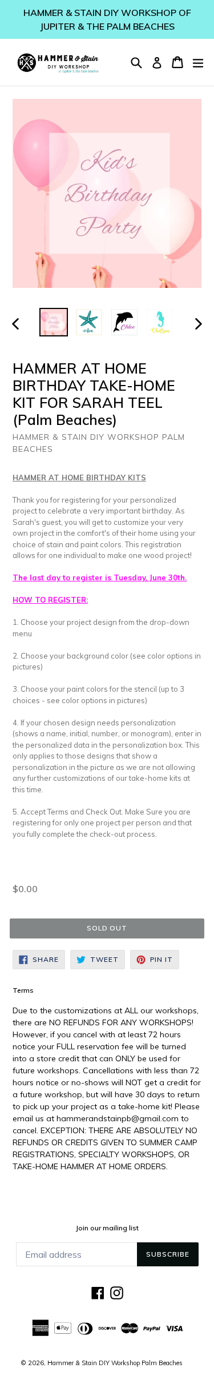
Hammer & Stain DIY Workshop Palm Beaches (115, 1363)
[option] (53, 322)
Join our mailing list (107, 1228)
